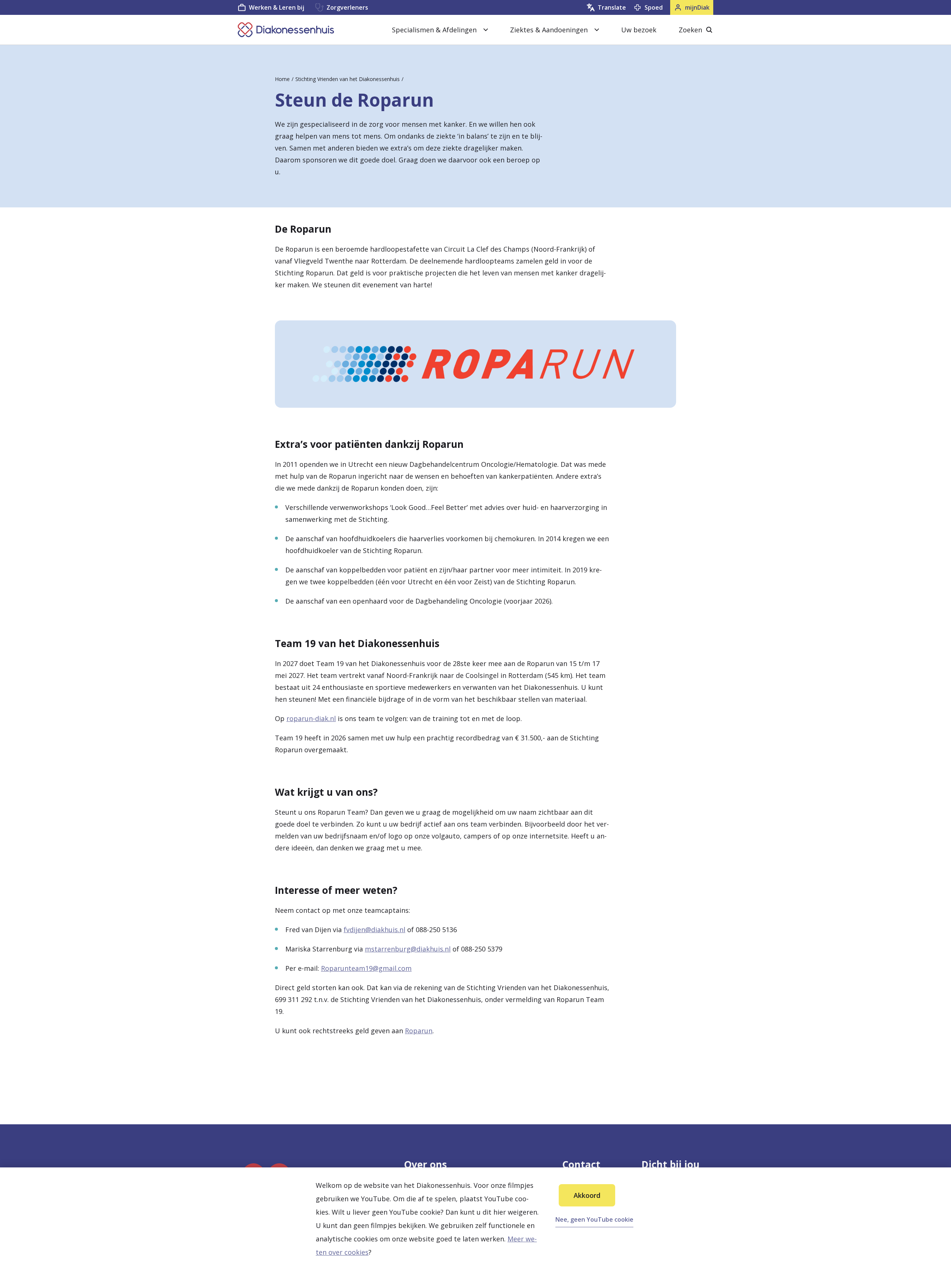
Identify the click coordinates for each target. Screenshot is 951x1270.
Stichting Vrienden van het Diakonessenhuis (347, 79)
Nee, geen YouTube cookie (594, 1219)
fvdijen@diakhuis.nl (374, 929)
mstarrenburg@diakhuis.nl (408, 948)
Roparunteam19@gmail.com (366, 968)
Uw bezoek (638, 29)
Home (282, 79)
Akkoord (587, 1195)
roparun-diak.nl (311, 718)
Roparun (418, 1030)
